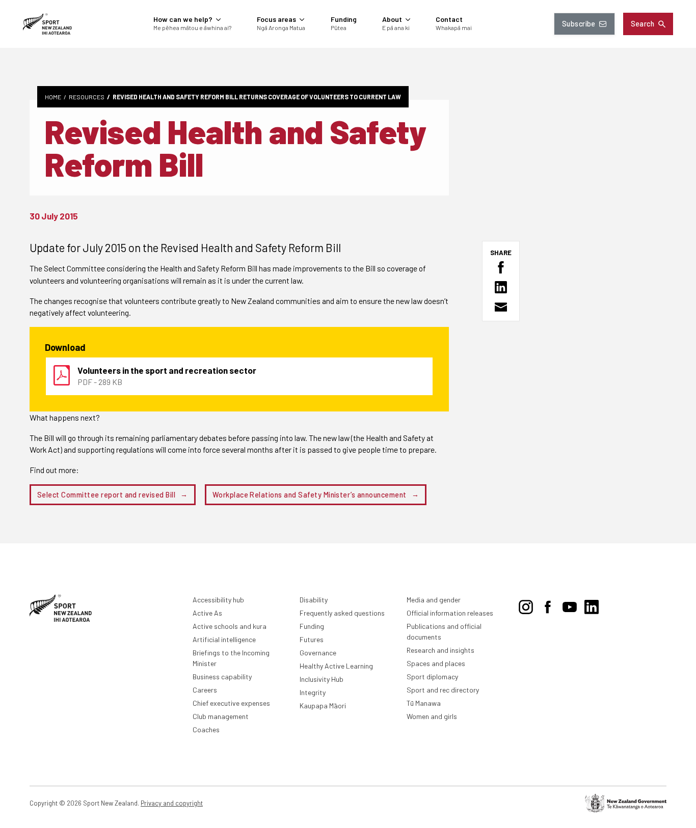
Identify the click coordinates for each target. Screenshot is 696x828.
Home (53, 96)
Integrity (313, 692)
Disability (314, 599)
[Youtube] (570, 605)
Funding (312, 626)
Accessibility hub (218, 599)
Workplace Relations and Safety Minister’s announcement (309, 494)
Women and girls (432, 716)
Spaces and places (436, 663)
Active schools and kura (229, 626)
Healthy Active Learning (336, 665)
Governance (318, 652)
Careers (205, 689)
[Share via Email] (501, 307)
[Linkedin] (591, 605)
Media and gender (434, 599)
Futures (312, 639)
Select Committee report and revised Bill (106, 494)
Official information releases (450, 613)
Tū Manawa (424, 703)
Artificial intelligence (224, 639)
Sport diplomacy (432, 676)
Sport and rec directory (443, 689)
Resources (86, 96)
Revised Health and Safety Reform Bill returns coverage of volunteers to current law (257, 96)
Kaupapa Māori (323, 705)
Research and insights (440, 650)
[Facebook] (548, 605)
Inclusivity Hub (321, 679)
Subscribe (579, 23)
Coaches (206, 729)
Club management (221, 716)
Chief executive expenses (231, 703)
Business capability (222, 676)
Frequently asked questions (342, 613)
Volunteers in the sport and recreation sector (166, 370)
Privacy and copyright (172, 803)
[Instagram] (526, 605)
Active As (207, 613)
